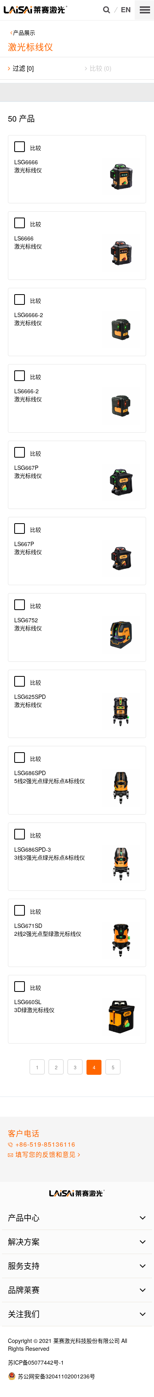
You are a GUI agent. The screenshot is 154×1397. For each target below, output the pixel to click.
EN (126, 10)
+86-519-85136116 (44, 1144)
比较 (40, 148)
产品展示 (24, 32)
